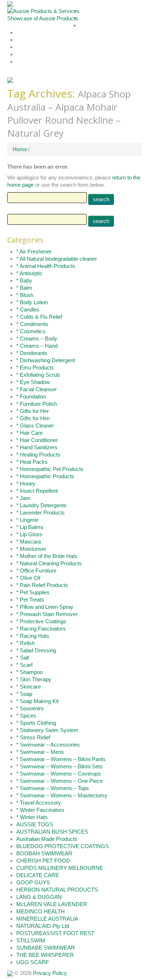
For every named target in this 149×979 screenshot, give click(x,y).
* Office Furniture (36, 570)
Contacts (25, 47)
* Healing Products (38, 454)
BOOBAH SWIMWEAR (44, 853)
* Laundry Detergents (41, 505)
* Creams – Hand (37, 346)
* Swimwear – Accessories (48, 745)
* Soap (24, 694)
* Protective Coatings (41, 621)
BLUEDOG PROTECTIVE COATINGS (62, 846)
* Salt (22, 657)
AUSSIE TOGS (34, 824)
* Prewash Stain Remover (47, 614)
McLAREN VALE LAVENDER (51, 904)
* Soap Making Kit (37, 701)
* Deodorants (31, 353)
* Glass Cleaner (35, 425)
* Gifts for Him (33, 418)
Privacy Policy (50, 973)
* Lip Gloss (29, 534)
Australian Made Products (46, 839)
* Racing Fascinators (41, 628)
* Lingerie (27, 520)
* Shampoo (29, 672)
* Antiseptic (29, 273)
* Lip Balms (29, 527)
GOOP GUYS (33, 882)
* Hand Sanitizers (37, 447)
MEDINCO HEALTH (40, 911)
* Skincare (28, 686)
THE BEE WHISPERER (45, 955)
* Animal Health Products (45, 266)
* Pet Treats (30, 599)
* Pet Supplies (33, 592)
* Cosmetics (31, 331)
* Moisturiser (31, 549)
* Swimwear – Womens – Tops (52, 788)
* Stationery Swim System (47, 730)
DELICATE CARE (37, 875)
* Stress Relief (33, 737)
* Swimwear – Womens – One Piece (59, 781)
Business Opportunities (40, 54)
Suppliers (89, 25)
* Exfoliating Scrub (38, 375)
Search (23, 33)
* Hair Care (29, 433)
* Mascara (28, 541)
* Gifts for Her (32, 411)
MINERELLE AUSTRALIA (47, 919)
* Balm (24, 288)
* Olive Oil (28, 578)
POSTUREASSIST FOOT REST (55, 933)
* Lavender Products (40, 512)
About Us (89, 18)
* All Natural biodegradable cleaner (56, 259)
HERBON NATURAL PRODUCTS (57, 890)
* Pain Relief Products (42, 585)
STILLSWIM (30, 940)
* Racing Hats (32, 636)
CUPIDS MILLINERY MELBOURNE (59, 868)
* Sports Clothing (36, 723)
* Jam (23, 498)
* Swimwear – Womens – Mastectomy (61, 795)
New (20, 40)
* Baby (24, 280)
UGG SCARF (32, 962)
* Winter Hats (32, 817)
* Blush (24, 295)
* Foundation (31, 396)
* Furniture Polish (36, 404)
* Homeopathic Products (45, 476)
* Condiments (32, 324)
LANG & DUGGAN (39, 897)
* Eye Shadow (33, 382)
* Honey (25, 483)
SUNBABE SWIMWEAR (45, 948)
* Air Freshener (34, 251)
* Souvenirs (30, 708)
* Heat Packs (32, 462)
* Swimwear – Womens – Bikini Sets (59, 766)
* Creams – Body (36, 338)
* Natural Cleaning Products (49, 563)
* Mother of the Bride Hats (46, 556)
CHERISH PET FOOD (43, 861)
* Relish (25, 643)
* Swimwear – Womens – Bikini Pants (61, 759)
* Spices (26, 715)
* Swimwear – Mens (40, 752)
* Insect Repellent (37, 491)
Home (86, 11)
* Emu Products (35, 367)
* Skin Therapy (33, 679)
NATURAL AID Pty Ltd (42, 926)
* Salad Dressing (36, 650)
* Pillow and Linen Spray (44, 607)
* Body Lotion (32, 302)
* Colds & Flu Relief (39, 317)
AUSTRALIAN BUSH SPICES (52, 832)
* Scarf (24, 665)
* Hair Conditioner (37, 440)
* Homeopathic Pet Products (50, 469)
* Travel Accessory (38, 803)
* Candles (27, 309)
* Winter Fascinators (40, 810)
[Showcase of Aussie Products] (10, 973)
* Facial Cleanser (36, 389)
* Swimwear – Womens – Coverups (58, 774)
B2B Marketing (31, 62)
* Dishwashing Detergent (45, 360)
